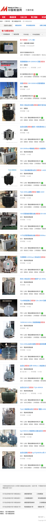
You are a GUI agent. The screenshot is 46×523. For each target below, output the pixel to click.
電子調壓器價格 (9, 512)
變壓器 (26, 65)
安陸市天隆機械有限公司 (27, 52)
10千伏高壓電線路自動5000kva (32, 235)
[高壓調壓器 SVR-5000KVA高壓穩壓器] (8, 90)
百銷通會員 (6, 34)
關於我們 (40, 517)
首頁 (3, 17)
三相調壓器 (40, 494)
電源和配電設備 (28, 152)
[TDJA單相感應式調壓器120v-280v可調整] (8, 308)
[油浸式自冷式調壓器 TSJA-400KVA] (8, 395)
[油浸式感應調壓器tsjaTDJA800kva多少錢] (8, 460)
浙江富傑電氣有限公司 (26, 74)
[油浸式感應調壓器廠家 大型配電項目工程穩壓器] (8, 134)
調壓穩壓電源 (28, 494)
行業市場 (29, 10)
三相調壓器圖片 (28, 498)
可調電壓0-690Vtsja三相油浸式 (32, 257)
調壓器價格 (18, 25)
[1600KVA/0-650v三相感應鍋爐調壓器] (8, 329)
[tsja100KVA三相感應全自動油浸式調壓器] (8, 438)
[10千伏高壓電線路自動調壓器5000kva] (8, 243)
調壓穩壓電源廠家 (29, 502)
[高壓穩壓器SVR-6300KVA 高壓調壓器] (8, 69)
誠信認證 (16, 34)
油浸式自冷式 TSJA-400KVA (31, 387)
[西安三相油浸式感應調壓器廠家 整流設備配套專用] (8, 112)
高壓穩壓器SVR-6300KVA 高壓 (32, 62)
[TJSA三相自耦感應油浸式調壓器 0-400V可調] (8, 177)
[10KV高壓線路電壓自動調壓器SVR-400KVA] (8, 221)
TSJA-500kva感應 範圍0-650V (32, 192)
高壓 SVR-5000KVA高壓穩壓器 (32, 83)
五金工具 (23, 17)
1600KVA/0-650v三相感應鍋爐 (32, 322)
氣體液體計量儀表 (29, 43)
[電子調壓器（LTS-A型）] (8, 47)
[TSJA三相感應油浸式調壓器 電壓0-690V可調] (8, 416)
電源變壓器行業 (28, 507)
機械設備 (13, 17)
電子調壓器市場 (16, 21)
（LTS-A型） (28, 40)
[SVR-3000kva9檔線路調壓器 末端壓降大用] (8, 156)
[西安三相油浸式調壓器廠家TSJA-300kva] (8, 286)
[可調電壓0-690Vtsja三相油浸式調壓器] (8, 264)
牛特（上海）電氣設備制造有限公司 (30, 118)
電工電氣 (34, 17)
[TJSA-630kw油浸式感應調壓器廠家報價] (8, 351)
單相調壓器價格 (30, 25)
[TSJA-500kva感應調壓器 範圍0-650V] (8, 199)
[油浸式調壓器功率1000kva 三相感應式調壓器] (8, 373)
